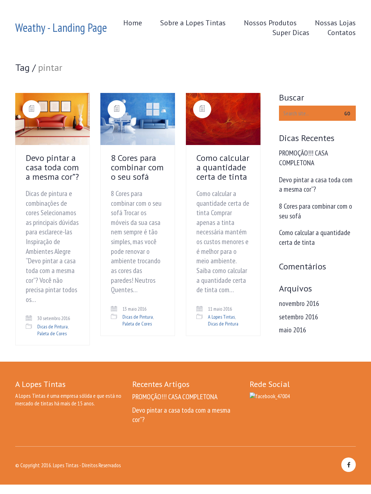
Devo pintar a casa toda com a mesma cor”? (52, 167)
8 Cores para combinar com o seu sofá (137, 167)
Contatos (342, 32)
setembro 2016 (298, 316)
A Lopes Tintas (221, 317)
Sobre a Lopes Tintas (193, 22)
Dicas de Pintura (52, 326)
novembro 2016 (299, 303)
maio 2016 (292, 330)
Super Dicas (290, 32)
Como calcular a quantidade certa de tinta (222, 167)
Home (132, 22)
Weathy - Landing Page (61, 27)
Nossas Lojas (335, 22)
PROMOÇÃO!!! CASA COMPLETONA (303, 157)
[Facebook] (348, 464)
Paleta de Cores (52, 333)
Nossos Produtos (270, 22)
